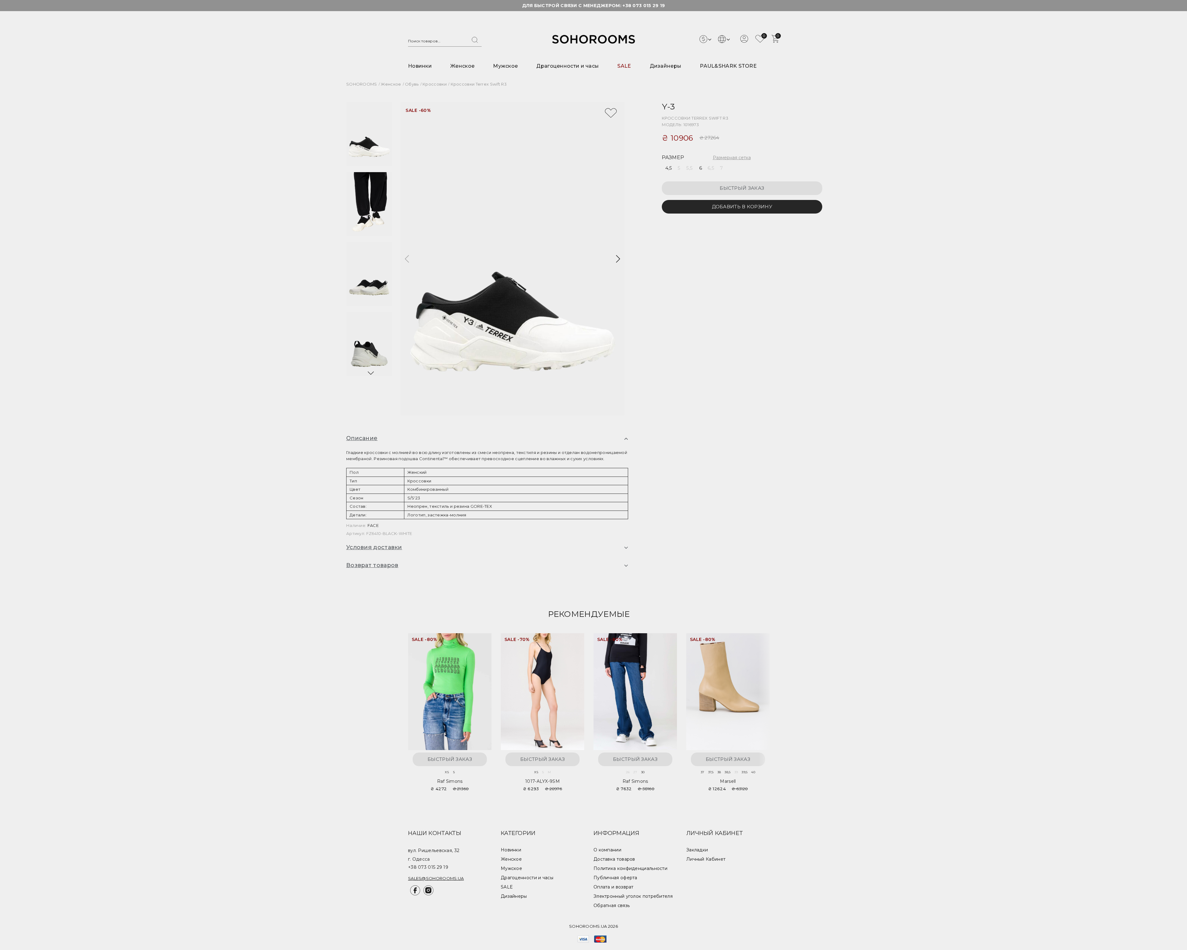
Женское (462, 66)
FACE (373, 525)
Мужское (505, 66)
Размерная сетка (732, 157)
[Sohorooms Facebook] (414, 894)
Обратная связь (612, 905)
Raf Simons (450, 781)
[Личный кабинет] (744, 41)
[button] (370, 373)
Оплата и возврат (614, 887)
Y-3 (668, 106)
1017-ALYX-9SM (542, 781)
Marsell (728, 781)
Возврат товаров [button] (372, 565)
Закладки (697, 850)
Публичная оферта (615, 877)
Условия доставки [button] (374, 547)
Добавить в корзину (742, 207)
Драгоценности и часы (567, 66)
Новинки (420, 66)
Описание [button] (361, 438)
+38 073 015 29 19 (644, 5)
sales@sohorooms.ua (436, 878)
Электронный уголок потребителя (633, 896)
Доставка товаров (614, 859)
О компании (607, 850)
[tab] (487, 438)
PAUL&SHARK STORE (728, 66)
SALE (624, 66)
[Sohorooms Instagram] (427, 894)
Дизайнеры (666, 66)
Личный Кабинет (705, 859)
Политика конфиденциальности (630, 868)
